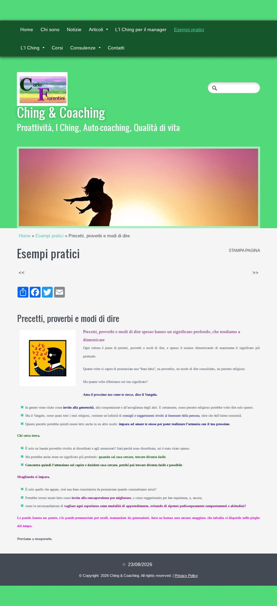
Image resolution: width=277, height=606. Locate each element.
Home (26, 29)
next (239, 187)
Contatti (116, 47)
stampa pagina (244, 250)
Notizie (74, 29)
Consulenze (83, 47)
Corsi (57, 47)
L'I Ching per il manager (141, 29)
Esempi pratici (189, 29)
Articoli (96, 29)
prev (38, 187)
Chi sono (50, 29)
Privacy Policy (186, 575)
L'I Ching (30, 47)
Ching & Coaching (61, 112)
